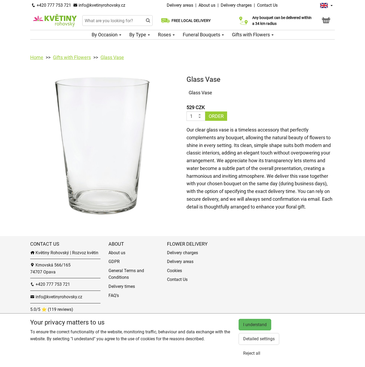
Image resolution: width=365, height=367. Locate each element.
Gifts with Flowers (251, 34)
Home (36, 57)
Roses (165, 34)
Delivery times (121, 286)
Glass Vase (112, 57)
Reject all (251, 353)
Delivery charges (236, 5)
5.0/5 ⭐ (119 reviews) (51, 309)
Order (216, 116)
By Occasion (105, 34)
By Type (138, 34)
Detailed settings (259, 338)
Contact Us (267, 5)
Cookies (174, 270)
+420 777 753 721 (53, 5)
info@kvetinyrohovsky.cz (101, 5)
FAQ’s (113, 295)
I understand (255, 324)
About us (207, 5)
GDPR (114, 261)
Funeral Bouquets (202, 34)
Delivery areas (180, 5)
